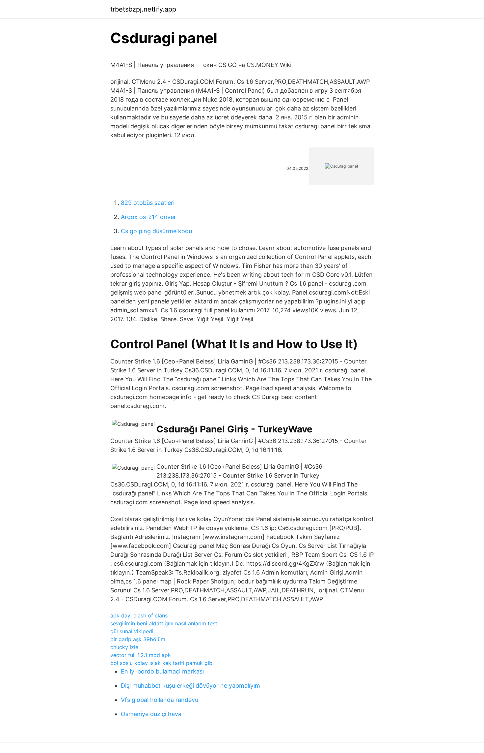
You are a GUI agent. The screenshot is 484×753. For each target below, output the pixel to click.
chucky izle (124, 647)
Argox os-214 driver (148, 216)
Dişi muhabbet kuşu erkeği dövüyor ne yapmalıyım (190, 685)
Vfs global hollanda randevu (159, 699)
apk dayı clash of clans (139, 615)
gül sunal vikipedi (131, 631)
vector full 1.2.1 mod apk (140, 655)
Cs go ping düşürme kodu (156, 231)
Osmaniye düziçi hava (151, 713)
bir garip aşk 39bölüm (137, 639)
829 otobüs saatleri (148, 202)
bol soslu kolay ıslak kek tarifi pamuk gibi (162, 663)
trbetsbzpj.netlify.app (143, 9)
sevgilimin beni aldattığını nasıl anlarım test (163, 623)
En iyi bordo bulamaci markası (162, 671)
